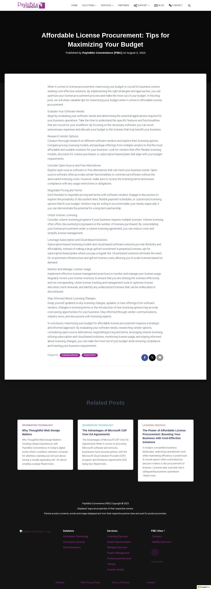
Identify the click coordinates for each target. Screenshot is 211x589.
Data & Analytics (72, 547)
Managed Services (117, 547)
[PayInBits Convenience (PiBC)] (31, 5)
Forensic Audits (115, 569)
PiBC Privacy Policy (90, 582)
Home (74, 5)
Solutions (88, 5)
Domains (156, 536)
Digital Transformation (119, 542)
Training (111, 564)
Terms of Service (120, 582)
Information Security (74, 542)
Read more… (48, 463)
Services (106, 5)
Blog (161, 5)
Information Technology (37, 425)
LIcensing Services (117, 536)
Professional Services (119, 558)
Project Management (118, 552)
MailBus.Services (161, 542)
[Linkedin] (155, 552)
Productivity (90, 355)
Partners (123, 5)
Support (143, 5)
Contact (177, 5)
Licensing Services (70, 355)
